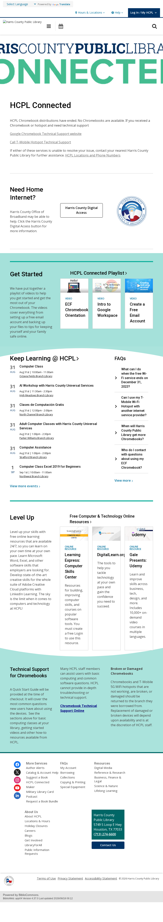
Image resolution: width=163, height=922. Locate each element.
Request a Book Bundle (42, 801)
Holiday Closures (36, 826)
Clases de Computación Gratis (41, 405)
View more (24, 486)
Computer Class (31, 366)
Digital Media (103, 768)
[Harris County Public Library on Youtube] (17, 787)
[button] (89, 12)
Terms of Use (46, 878)
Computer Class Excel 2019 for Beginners (50, 466)
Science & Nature (106, 786)
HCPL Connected (97, 273)
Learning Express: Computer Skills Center (73, 565)
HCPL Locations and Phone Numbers (92, 155)
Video (68, 298)
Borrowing (67, 772)
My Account (68, 768)
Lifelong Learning (105, 791)
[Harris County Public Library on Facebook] (17, 764)
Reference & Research (109, 772)
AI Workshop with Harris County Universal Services (56, 385)
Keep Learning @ (43, 358)
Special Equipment (72, 787)
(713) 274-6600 (105, 834)
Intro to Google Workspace (107, 310)
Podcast (31, 796)
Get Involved (33, 840)
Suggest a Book (37, 777)
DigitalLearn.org (111, 554)
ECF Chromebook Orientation (76, 310)
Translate (64, 4)
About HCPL (33, 816)
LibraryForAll (33, 845)
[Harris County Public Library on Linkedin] (17, 795)
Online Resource (70, 548)
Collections (67, 777)
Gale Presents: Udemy (138, 560)
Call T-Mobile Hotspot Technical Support (40, 142)
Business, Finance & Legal (107, 779)
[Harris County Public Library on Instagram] (17, 780)
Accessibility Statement (101, 878)
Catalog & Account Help (42, 772)
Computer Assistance (35, 447)
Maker (30, 787)
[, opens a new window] (9, 885)
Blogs (28, 835)
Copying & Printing (72, 782)
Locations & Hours (37, 821)
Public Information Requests (37, 852)
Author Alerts (35, 768)
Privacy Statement (70, 878)
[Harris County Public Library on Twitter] (17, 772)
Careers (30, 831)
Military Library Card (40, 792)
